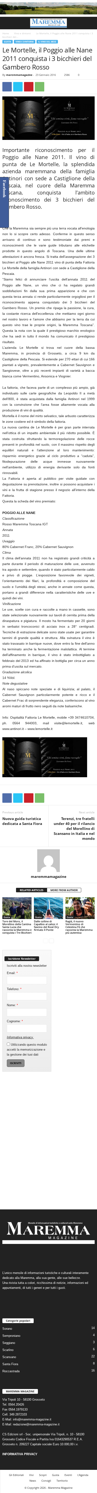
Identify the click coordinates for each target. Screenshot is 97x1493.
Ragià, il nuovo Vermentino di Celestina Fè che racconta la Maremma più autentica (79, 926)
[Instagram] (44, 1255)
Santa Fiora (10, 1364)
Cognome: (15, 1021)
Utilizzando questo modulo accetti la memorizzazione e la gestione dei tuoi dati (27, 1049)
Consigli (46, 1480)
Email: (12, 973)
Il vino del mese (47, 41)
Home (5, 33)
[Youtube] (63, 1255)
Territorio (62, 1480)
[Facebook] (7, 86)
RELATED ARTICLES (31, 890)
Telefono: (14, 989)
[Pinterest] (28, 86)
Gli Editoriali (16, 1475)
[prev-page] (45, 940)
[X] (18, 86)
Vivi (31, 1475)
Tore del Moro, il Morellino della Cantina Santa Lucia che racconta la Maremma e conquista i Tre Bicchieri (17, 926)
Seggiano (8, 1343)
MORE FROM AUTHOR (64, 890)
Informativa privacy (20, 1037)
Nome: (12, 1005)
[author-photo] (48, 860)
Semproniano (11, 1336)
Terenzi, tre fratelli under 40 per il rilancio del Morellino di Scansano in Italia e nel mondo (74, 828)
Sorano (7, 1328)
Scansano (9, 1357)
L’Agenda (82, 1475)
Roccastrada (11, 1371)
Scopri (43, 1475)
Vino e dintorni (22, 33)
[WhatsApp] (39, 86)
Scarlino (7, 1350)
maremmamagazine (19, 75)
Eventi (68, 1475)
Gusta (7, 41)
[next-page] (51, 940)
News (32, 1480)
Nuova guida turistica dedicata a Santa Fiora (22, 821)
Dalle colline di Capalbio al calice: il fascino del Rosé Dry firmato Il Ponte (46, 925)
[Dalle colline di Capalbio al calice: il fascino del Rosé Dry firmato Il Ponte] (48, 908)
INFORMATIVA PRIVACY (19, 1454)
